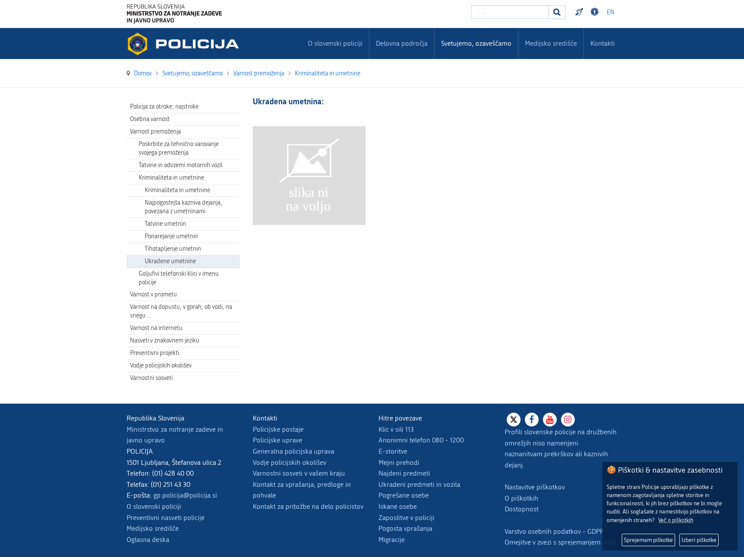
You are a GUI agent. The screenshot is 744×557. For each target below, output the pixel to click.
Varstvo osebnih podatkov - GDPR (554, 531)
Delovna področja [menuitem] (402, 43)
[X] (514, 419)
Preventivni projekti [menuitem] (154, 353)
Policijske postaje (278, 429)
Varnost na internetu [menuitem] (156, 328)
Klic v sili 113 (396, 429)
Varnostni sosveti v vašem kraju (299, 473)
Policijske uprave (277, 440)
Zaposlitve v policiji (406, 517)
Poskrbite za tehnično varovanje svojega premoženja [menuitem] (179, 148)
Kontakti (602, 43)
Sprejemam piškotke (648, 540)
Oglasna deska (148, 539)
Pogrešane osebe (403, 495)
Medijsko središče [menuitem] (551, 43)
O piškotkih (521, 498)
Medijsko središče (153, 528)
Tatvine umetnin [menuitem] (165, 223)
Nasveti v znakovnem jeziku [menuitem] (164, 340)
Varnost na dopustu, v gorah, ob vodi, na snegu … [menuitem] (181, 311)
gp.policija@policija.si (185, 495)
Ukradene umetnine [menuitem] (170, 261)
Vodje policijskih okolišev (289, 462)
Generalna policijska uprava (293, 451)
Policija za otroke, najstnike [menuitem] (164, 106)
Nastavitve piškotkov (535, 487)
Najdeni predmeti (404, 473)
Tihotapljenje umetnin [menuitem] (173, 248)
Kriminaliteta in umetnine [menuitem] (171, 177)
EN (610, 12)
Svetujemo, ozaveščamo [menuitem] (476, 43)
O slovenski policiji (154, 506)
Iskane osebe (397, 506)
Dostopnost (596, 12)
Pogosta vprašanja (405, 528)
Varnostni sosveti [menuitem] (151, 378)
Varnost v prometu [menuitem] (153, 294)
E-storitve (392, 451)
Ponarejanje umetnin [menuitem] (171, 236)
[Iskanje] (557, 12)
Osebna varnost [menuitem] (150, 119)
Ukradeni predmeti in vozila (419, 484)
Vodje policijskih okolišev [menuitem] (161, 365)
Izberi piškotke (699, 540)
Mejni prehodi (398, 462)
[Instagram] (568, 419)
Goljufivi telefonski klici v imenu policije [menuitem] (179, 278)
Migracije (391, 539)
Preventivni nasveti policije (166, 517)
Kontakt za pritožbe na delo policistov (308, 506)
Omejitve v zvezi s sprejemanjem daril (560, 542)
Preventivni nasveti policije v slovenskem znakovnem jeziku (580, 12)
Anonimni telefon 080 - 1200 (421, 440)
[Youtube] (550, 419)
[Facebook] (532, 419)
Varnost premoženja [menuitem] (155, 131)
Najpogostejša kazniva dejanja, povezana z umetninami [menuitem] (183, 207)
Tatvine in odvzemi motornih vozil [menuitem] (181, 165)
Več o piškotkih (675, 520)
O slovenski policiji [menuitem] (335, 43)
